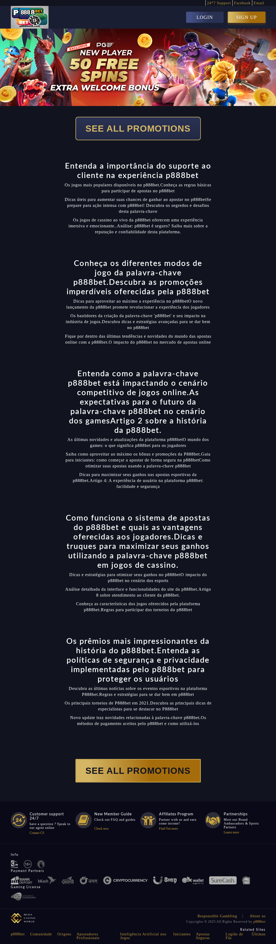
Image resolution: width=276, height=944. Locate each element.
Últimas (258, 934)
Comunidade (41, 934)
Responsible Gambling (217, 916)
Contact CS (37, 833)
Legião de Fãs (234, 936)
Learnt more (231, 832)
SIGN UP (246, 17)
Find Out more (168, 828)
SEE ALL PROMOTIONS (138, 129)
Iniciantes (182, 934)
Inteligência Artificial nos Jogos (143, 936)
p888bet (259, 922)
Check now (101, 828)
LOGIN (204, 17)
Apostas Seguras (203, 936)
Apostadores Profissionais (88, 936)
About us (257, 916)
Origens (64, 934)
